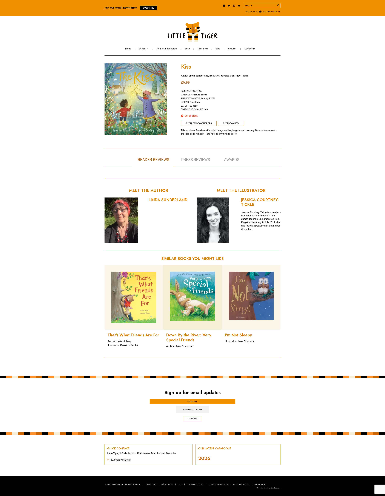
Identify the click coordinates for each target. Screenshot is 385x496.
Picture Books (200, 94)
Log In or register (271, 12)
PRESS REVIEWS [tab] (195, 159)
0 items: (252, 12)
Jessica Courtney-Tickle (234, 75)
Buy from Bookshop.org (199, 123)
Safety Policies (167, 484)
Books (142, 48)
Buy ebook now (231, 123)
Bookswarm (275, 488)
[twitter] (229, 5)
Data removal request (241, 484)
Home (128, 48)
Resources (203, 48)
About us (232, 48)
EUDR (180, 484)
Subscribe (148, 8)
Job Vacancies (260, 484)
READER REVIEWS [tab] (153, 159)
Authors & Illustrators (167, 48)
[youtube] (239, 5)
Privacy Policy (151, 484)
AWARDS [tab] (231, 159)
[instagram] (234, 5)
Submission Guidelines (218, 484)
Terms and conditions (195, 484)
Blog (218, 48)
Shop (187, 48)
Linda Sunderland (198, 75)
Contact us (250, 48)
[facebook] (224, 5)
